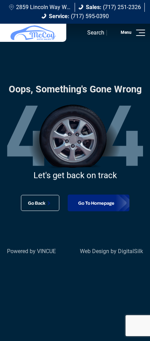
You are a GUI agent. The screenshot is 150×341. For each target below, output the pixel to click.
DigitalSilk (130, 251)
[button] (139, 33)
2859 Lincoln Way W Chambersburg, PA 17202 (73, 7)
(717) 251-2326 (113, 7)
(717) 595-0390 (79, 16)
